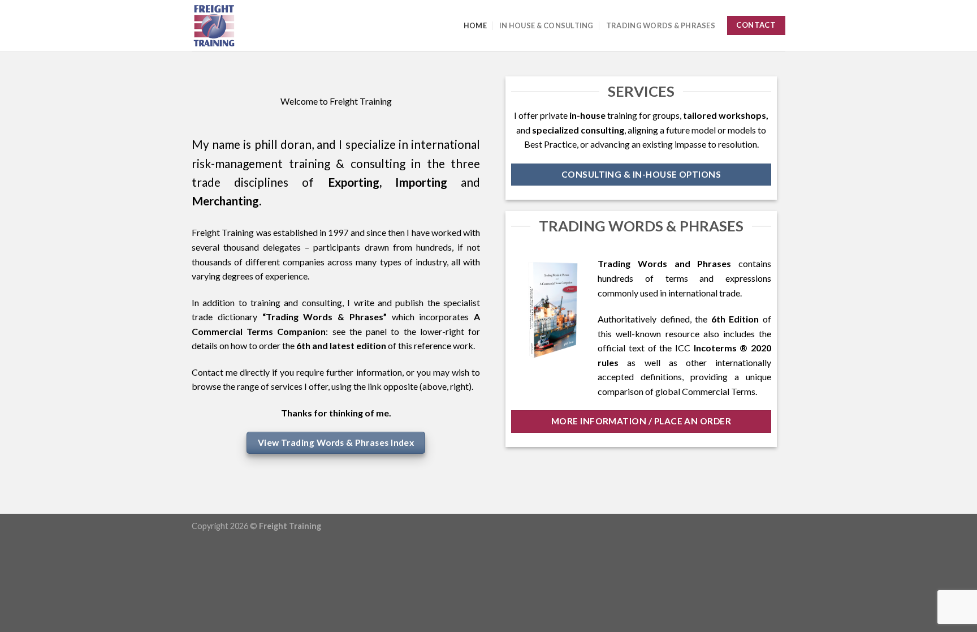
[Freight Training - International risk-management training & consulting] (248, 25)
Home (475, 25)
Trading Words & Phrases (660, 25)
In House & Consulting (546, 25)
